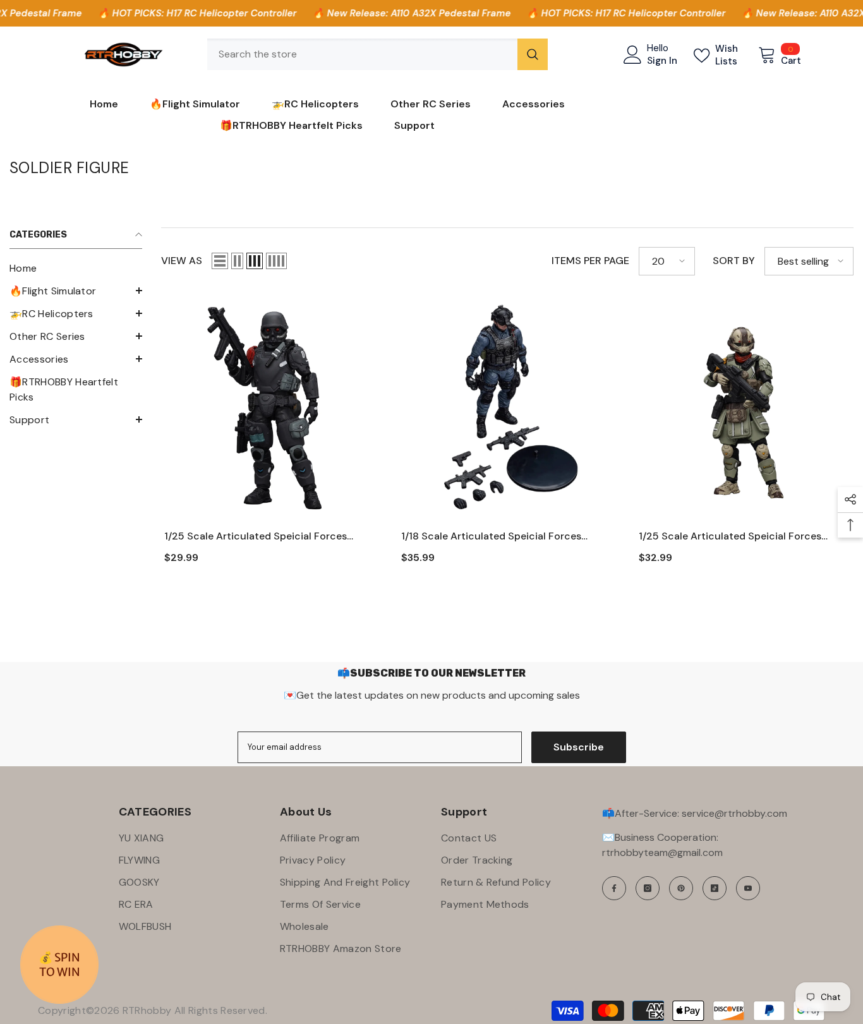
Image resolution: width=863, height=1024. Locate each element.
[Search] (377, 54)
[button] (75, 359)
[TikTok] (715, 888)
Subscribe (578, 747)
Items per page (590, 260)
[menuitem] (75, 268)
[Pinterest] (681, 888)
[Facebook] (614, 888)
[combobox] (362, 54)
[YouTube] (748, 888)
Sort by (734, 260)
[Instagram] (648, 888)
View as (181, 260)
